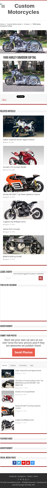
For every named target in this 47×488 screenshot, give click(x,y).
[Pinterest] (24, 463)
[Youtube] (28, 463)
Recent (4, 365)
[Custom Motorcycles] (23, 8)
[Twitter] (19, 463)
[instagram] (33, 463)
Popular (13, 365)
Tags (31, 365)
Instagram (21, 476)
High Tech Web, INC (28, 485)
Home (2, 24)
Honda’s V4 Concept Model (14, 167)
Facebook (12, 476)
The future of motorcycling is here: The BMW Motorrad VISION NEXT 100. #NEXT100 (29, 383)
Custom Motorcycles (14, 24)
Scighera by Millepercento (14, 222)
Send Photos (23, 352)
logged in (26, 274)
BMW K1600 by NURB (12, 256)
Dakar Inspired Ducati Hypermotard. (19, 140)
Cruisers (27, 24)
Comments (23, 365)
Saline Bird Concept (11, 229)
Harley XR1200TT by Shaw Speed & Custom (21, 194)
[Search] (41, 278)
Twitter (29, 476)
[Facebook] (15, 463)
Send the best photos (20, 342)
